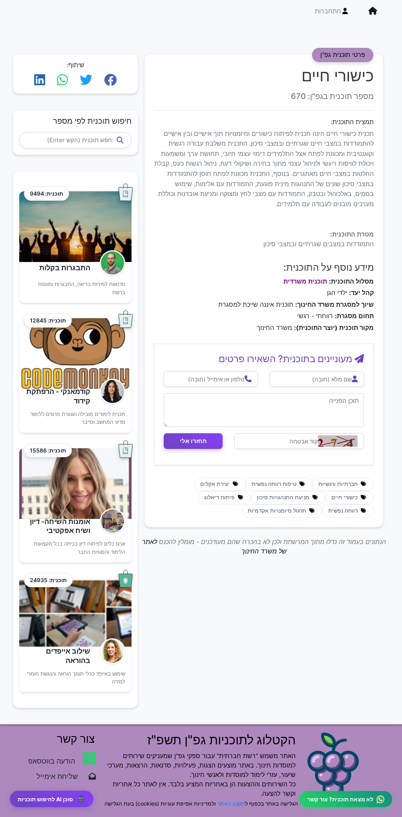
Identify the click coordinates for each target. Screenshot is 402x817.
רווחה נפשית (343, 510)
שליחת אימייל (61, 776)
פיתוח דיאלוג (220, 497)
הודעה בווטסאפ (52, 761)
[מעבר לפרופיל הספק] (110, 263)
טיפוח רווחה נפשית (275, 484)
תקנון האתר (231, 803)
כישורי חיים (345, 497)
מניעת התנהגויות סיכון (284, 497)
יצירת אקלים (215, 484)
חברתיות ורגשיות (338, 484)
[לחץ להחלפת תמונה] (338, 441)
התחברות (328, 11)
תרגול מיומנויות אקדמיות (278, 510)
